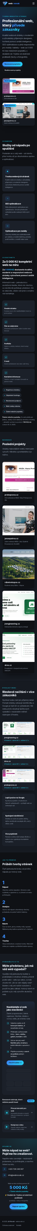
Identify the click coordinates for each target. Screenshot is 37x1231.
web (13, 3)
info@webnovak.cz (16, 1175)
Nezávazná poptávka (12, 64)
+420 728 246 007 (16, 1169)
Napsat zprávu (18, 1206)
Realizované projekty (13, 70)
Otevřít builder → (15, 1063)
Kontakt (18, 1225)
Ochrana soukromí (8, 1225)
